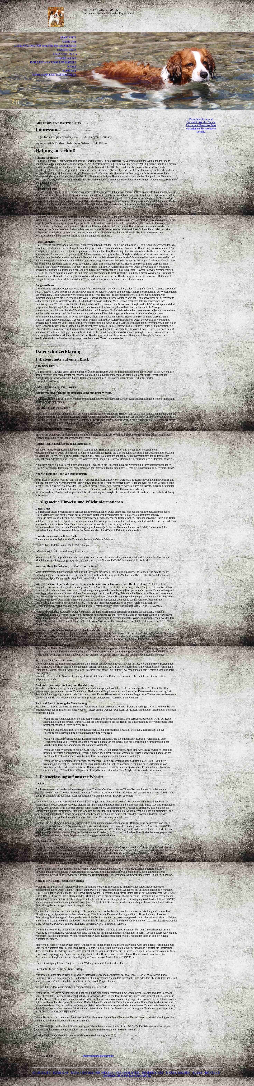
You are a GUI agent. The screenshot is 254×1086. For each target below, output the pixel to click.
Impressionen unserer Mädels (53, 62)
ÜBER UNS (69, 41)
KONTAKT (69, 70)
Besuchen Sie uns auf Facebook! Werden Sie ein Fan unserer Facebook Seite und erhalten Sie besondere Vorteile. (201, 125)
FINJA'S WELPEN (64, 54)
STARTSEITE (68, 37)
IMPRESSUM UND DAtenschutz (127, 1075)
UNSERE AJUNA (65, 58)
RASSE (72, 66)
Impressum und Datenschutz (98, 1055)
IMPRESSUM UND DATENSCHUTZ (54, 74)
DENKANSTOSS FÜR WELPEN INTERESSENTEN (45, 45)
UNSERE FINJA (66, 49)
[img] (55, 17)
